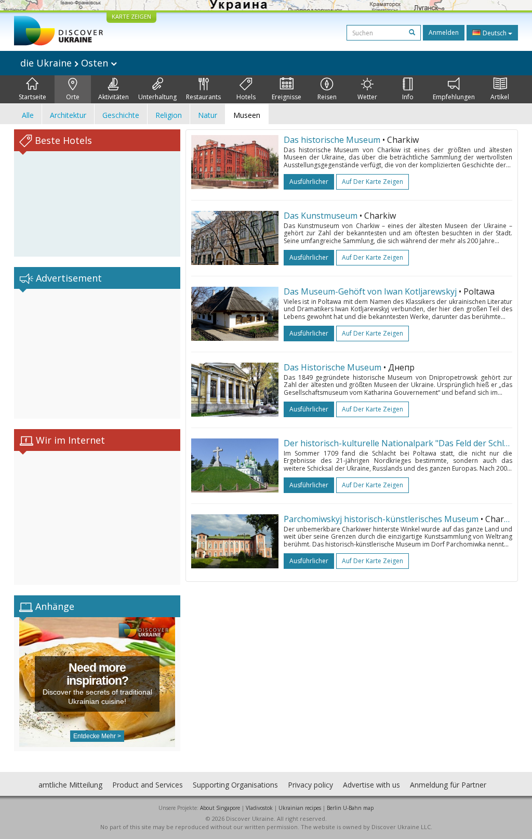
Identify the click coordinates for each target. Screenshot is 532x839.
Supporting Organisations (235, 785)
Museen (246, 115)
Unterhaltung (157, 96)
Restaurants (203, 96)
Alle (28, 115)
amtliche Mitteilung (70, 785)
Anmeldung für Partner (448, 785)
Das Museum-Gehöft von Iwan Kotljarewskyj (370, 291)
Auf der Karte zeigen (372, 181)
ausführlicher (308, 181)
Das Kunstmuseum (320, 215)
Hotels (246, 96)
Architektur (68, 115)
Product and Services (147, 785)
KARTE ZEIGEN (131, 16)
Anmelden (444, 32)
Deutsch (494, 33)
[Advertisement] (97, 354)
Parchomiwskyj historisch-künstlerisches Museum (381, 519)
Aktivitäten (113, 96)
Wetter (367, 96)
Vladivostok (259, 807)
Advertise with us (371, 785)
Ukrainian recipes (299, 807)
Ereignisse (286, 96)
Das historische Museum (332, 139)
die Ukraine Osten (65, 63)
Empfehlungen (454, 96)
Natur (207, 115)
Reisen (327, 96)
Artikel (499, 96)
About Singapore (220, 807)
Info (408, 96)
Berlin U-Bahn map (350, 807)
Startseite (32, 96)
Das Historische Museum (332, 367)
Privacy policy (310, 785)
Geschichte (120, 115)
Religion (168, 115)
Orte (72, 96)
